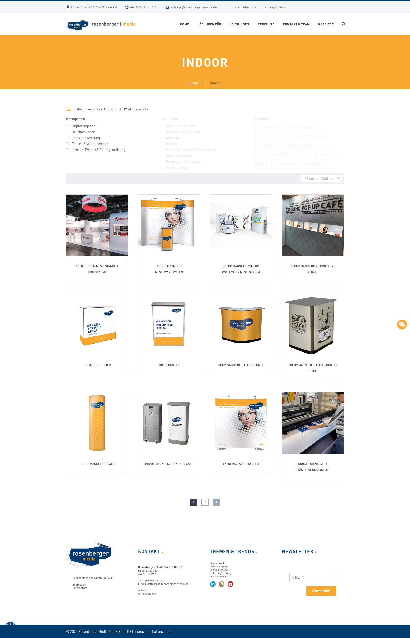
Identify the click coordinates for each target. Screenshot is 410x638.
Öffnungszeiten (147, 593)
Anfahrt (142, 590)
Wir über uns (247, 7)
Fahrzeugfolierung (220, 573)
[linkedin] (213, 585)
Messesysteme (219, 566)
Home (184, 24)
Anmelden (321, 591)
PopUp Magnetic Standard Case (169, 464)
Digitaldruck (217, 563)
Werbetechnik (218, 576)
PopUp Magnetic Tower (97, 464)
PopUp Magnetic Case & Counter (241, 365)
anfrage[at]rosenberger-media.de (167, 583)
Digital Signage (219, 569)
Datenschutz (79, 587)
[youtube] (230, 585)
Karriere (326, 24)
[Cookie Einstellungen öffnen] (10, 631)
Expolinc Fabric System (241, 464)
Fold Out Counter (97, 365)
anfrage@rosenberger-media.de (193, 7)
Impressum (79, 584)
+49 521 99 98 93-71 (143, 7)
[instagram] (221, 585)
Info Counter (169, 365)
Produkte (266, 24)
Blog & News (276, 7)
